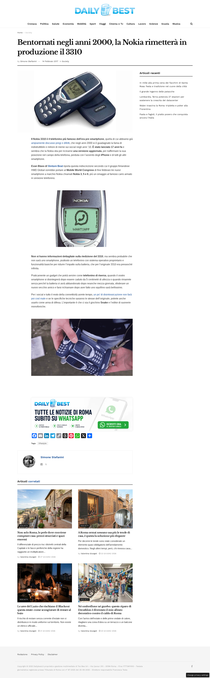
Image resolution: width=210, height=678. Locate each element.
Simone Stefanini (28, 61)
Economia (68, 23)
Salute (55, 23)
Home (20, 33)
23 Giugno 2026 (108, 553)
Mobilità (81, 23)
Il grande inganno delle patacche (157, 91)
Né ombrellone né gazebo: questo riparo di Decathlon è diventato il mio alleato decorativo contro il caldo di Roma (104, 610)
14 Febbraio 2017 (50, 61)
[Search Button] (191, 24)
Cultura (131, 23)
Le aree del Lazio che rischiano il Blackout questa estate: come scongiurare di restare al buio (44, 610)
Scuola (165, 23)
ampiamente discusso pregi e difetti (50, 143)
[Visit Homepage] (105, 10)
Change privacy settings (197, 675)
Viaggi (102, 23)
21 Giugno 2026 (47, 631)
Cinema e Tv (116, 23)
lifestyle (43, 443)
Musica (176, 23)
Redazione (22, 654)
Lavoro (142, 23)
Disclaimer (53, 654)
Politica (44, 23)
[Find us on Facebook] (192, 666)
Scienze (153, 23)
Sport (93, 23)
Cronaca (32, 23)
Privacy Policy (37, 654)
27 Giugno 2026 (47, 557)
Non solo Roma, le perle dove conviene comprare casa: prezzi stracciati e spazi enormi (41, 536)
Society (28, 33)
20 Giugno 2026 (108, 631)
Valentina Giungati (28, 557)
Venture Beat (55, 166)
